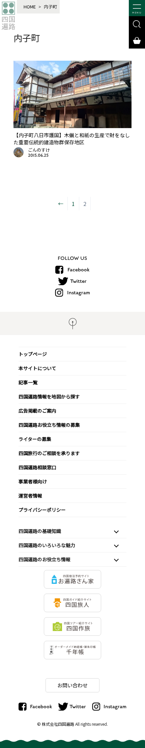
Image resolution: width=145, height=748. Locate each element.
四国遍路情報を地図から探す (49, 396)
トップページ (33, 354)
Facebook (78, 269)
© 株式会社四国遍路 (55, 724)
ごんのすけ (39, 150)
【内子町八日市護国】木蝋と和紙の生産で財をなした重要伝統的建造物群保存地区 (71, 138)
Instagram (78, 292)
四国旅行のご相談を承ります (49, 453)
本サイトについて (37, 368)
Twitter (78, 281)
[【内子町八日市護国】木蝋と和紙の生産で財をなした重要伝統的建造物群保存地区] (72, 126)
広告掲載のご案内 (37, 410)
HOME (30, 6)
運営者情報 (30, 495)
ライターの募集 (35, 439)
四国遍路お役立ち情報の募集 (49, 424)
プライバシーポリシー (42, 509)
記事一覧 (28, 382)
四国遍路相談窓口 (37, 467)
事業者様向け (33, 481)
